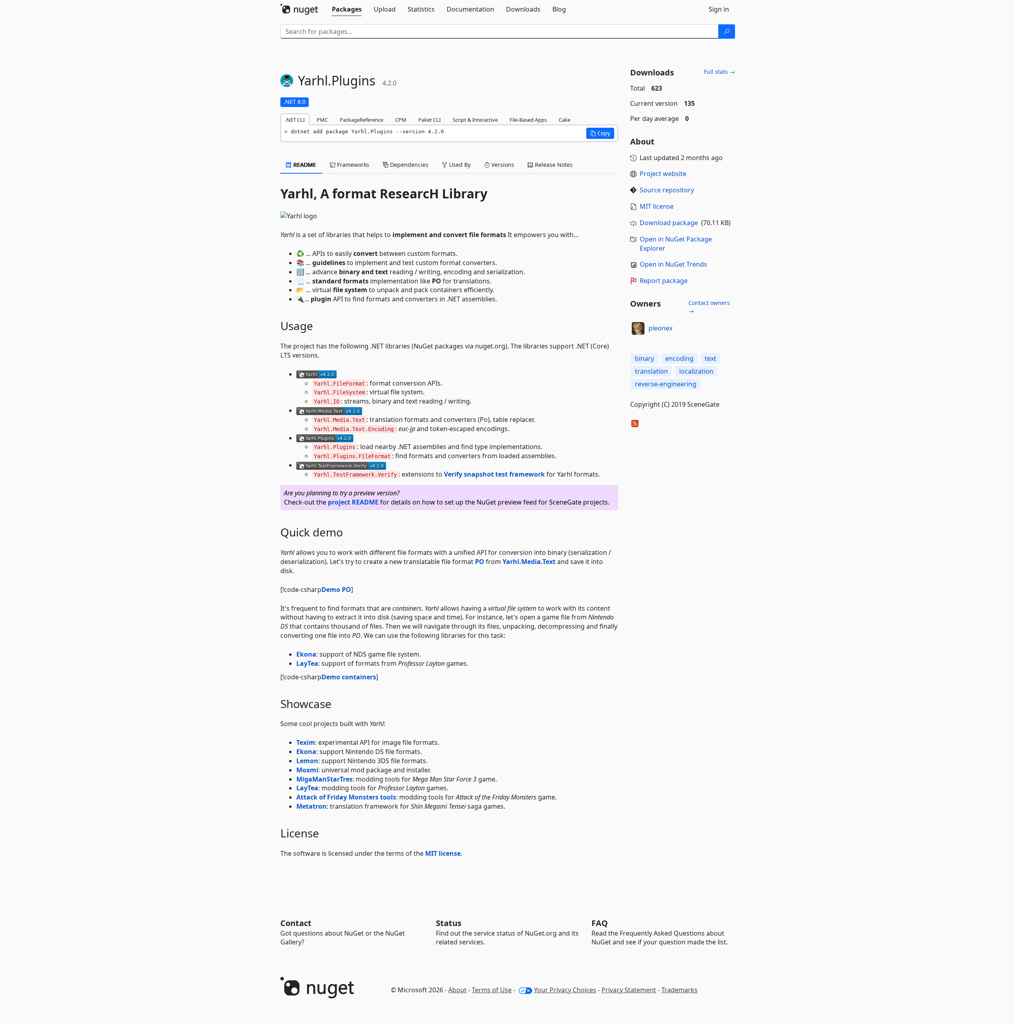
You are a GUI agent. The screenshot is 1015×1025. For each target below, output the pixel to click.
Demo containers (348, 677)
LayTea (307, 663)
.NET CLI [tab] (295, 119)
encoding (679, 358)
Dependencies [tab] (408, 164)
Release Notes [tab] (553, 164)
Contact (295, 923)
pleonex (660, 328)
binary (644, 358)
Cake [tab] (564, 119)
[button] (600, 133)
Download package (669, 222)
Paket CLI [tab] (429, 119)
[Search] (726, 31)
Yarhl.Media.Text (529, 561)
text (710, 358)
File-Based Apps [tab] (528, 119)
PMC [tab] (322, 119)
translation (651, 371)
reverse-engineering (665, 384)
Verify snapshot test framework (494, 474)
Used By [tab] (459, 164)
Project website (663, 173)
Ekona (306, 654)
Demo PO (336, 589)
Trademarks (679, 989)
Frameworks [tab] (352, 164)
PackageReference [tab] (361, 119)
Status (448, 923)
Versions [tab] (502, 164)
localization (696, 371)
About (457, 989)
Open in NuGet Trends (673, 264)
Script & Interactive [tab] (475, 119)
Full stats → (719, 71)
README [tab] (304, 164)
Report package (664, 280)
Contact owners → (709, 307)
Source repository (667, 190)
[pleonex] (638, 328)
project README (353, 502)
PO (479, 561)
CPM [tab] (400, 119)
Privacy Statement (628, 989)
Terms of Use (492, 989)
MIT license (443, 853)
